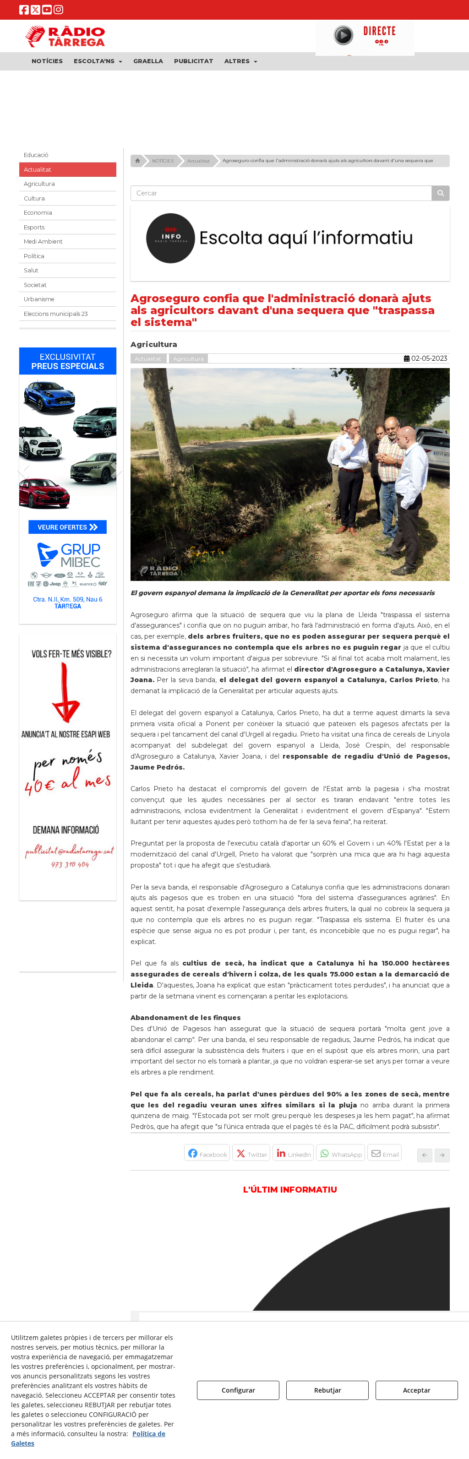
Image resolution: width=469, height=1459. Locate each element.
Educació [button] (36, 158)
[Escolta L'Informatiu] (290, 242)
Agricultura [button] (39, 187)
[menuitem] (47, 61)
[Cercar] (440, 197)
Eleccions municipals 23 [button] (56, 317)
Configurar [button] (238, 1390)
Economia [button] (38, 216)
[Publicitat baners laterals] (67, 765)
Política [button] (34, 259)
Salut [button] (31, 274)
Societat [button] (35, 288)
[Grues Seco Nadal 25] (234, 108)
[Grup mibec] (67, 484)
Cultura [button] (34, 201)
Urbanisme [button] (39, 302)
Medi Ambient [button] (43, 245)
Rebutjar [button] (327, 1390)
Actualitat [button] (37, 172)
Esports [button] (34, 230)
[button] (24, 11)
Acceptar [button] (417, 1390)
